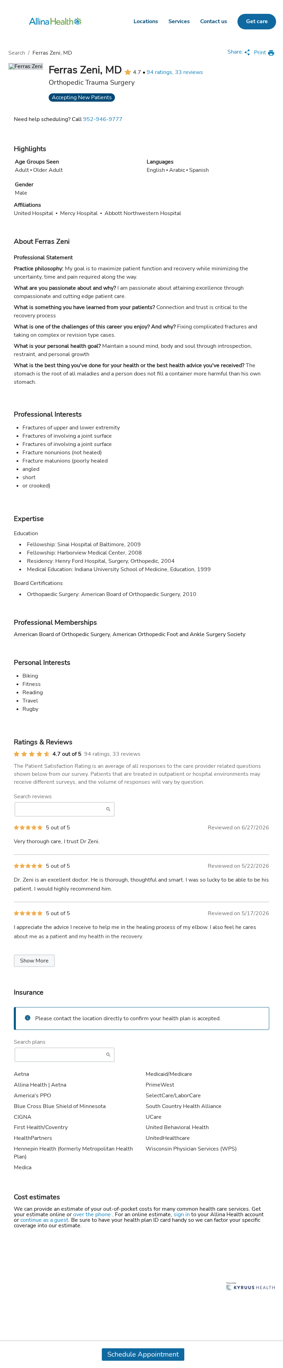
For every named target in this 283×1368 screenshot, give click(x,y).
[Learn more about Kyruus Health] (250, 1287)
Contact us (213, 21)
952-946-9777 (103, 119)
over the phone (92, 1214)
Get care (257, 21)
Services (179, 21)
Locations (146, 21)
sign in (182, 1214)
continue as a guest (44, 1220)
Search (16, 53)
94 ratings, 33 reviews (175, 72)
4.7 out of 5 (66, 754)
